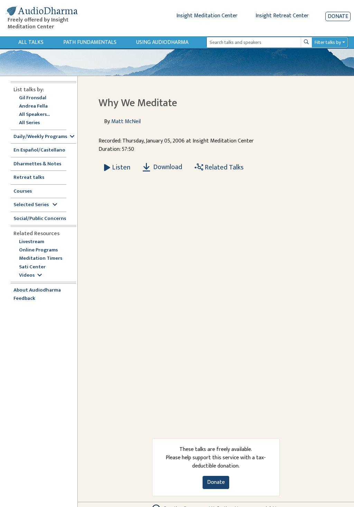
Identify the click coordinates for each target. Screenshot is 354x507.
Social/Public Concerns (39, 219)
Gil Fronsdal (32, 98)
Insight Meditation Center (206, 15)
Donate (338, 16)
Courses (22, 191)
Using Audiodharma (162, 42)
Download (167, 167)
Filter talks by (328, 42)
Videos (27, 275)
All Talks (31, 42)
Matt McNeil (126, 121)
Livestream (31, 242)
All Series (29, 123)
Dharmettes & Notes (37, 164)
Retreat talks (28, 178)
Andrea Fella (33, 106)
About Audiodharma (37, 290)
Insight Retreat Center (282, 15)
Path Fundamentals (90, 42)
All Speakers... (34, 115)
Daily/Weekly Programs (40, 137)
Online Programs (38, 250)
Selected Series (31, 205)
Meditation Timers (40, 258)
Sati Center (32, 267)
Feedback (24, 299)
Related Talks (223, 167)
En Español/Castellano (39, 150)
